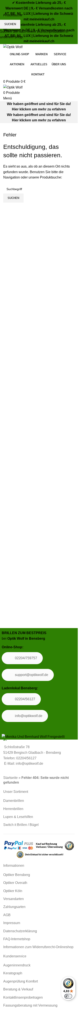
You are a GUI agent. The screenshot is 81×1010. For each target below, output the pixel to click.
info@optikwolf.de (28, 716)
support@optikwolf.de (31, 675)
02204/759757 (26, 658)
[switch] (68, 996)
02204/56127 (25, 699)
